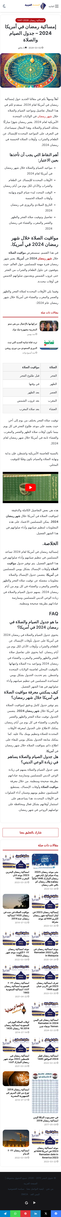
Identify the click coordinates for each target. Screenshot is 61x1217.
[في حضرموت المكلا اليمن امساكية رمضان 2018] (45, 1092)
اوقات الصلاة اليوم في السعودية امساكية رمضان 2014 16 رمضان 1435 (16, 1025)
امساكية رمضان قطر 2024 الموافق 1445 (48, 1057)
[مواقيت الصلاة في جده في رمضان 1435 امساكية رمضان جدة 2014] (16, 901)
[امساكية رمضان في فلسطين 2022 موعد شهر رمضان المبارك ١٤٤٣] (16, 1044)
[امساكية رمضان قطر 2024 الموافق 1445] (45, 1044)
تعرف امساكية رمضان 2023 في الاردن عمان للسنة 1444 (47, 986)
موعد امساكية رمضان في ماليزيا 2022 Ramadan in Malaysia (46, 952)
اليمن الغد (35, 1194)
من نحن (49, 1188)
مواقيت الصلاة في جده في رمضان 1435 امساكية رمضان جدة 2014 (16, 915)
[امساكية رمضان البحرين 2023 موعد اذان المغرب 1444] (16, 861)
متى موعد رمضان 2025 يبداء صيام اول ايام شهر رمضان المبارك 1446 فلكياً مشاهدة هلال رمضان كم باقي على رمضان (45, 878)
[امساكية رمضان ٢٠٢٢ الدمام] (16, 1138)
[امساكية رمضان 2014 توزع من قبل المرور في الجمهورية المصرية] (16, 1078)
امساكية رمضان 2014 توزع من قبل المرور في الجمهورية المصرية (17, 1092)
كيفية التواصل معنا (35, 1188)
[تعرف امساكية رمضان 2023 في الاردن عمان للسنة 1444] (45, 972)
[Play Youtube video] (30, 487)
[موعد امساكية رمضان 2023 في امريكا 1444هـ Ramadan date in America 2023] (45, 1137)
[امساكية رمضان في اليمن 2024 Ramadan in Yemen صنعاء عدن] (45, 1009)
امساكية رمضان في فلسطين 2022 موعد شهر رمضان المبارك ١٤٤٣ (16, 1058)
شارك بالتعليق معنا (31, 832)
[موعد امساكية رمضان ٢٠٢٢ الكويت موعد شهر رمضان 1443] (16, 938)
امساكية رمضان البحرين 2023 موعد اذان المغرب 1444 (17, 875)
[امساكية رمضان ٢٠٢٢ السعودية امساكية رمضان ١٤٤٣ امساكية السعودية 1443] (16, 972)
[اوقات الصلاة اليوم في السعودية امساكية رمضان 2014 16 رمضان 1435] (16, 1010)
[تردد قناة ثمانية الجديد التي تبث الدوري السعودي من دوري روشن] (49, 344)
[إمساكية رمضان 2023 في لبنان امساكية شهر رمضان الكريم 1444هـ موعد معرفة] (45, 901)
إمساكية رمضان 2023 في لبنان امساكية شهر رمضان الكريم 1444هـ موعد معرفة (45, 917)
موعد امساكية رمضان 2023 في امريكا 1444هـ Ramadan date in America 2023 (46, 1152)
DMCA (24, 1194)
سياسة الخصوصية (16, 1188)
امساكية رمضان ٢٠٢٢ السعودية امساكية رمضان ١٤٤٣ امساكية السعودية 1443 (16, 987)
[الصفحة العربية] (35, 6)
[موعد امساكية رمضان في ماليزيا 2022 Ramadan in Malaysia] (45, 938)
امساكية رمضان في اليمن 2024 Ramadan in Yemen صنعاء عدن (45, 1023)
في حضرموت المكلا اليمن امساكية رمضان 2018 (45, 1119)
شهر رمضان (44, 116)
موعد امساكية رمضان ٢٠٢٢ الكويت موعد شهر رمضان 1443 (17, 952)
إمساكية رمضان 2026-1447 (30, 20)
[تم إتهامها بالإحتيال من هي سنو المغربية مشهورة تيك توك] (49, 326)
